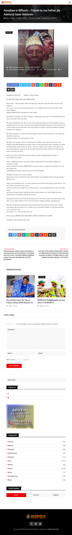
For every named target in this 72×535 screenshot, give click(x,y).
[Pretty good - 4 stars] (12, 324)
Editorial (10, 445)
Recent (16, 495)
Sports (10, 472)
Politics (10, 468)
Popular (36, 495)
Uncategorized (13, 476)
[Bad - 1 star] (7, 324)
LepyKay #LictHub (52, 529)
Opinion (10, 465)
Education (11, 449)
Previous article (9, 249)
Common (55, 495)
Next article (64, 249)
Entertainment (12, 453)
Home (7, 18)
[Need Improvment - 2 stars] (8, 324)
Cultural (10, 442)
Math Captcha (10, 360)
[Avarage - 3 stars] (10, 324)
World (10, 480)
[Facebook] (11, 235)
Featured (12, 18)
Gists (9, 461)
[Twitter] (15, 235)
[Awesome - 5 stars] (14, 324)
